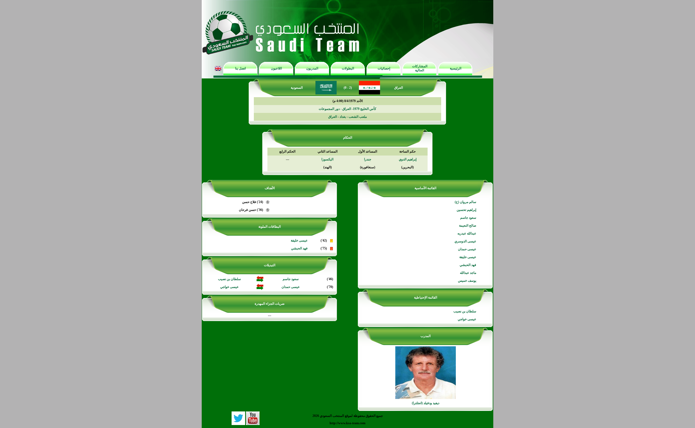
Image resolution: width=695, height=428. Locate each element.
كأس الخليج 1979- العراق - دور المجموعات (347, 109)
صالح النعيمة (467, 225)
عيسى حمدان (467, 249)
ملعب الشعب (358, 117)
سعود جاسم (468, 218)
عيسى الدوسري (465, 241)
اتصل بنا (240, 68)
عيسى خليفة (467, 257)
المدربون (312, 68)
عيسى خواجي (467, 319)
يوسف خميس (467, 281)
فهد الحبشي (468, 265)
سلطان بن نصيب (464, 311)
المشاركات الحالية (419, 68)
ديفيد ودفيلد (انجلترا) (425, 403)
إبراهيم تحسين (466, 210)
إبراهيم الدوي (407, 159)
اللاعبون (276, 68)
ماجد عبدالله (468, 273)
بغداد (343, 117)
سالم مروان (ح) (465, 202)
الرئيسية (455, 68)
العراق (332, 117)
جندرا (367, 159)
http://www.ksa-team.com (347, 423)
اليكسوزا (327, 159)
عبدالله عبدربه (466, 233)
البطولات (348, 68)
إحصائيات (384, 68)
